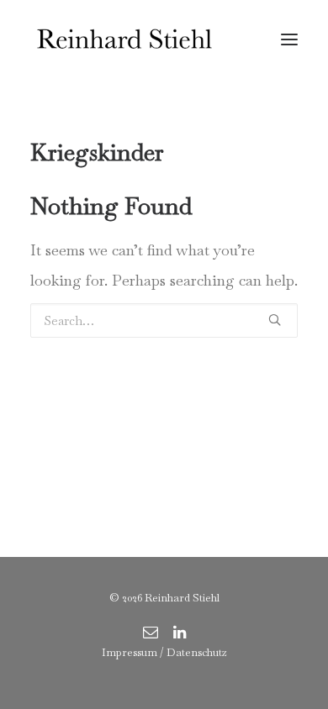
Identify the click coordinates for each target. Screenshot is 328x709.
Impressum (129, 652)
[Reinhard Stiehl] (124, 39)
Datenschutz (197, 652)
